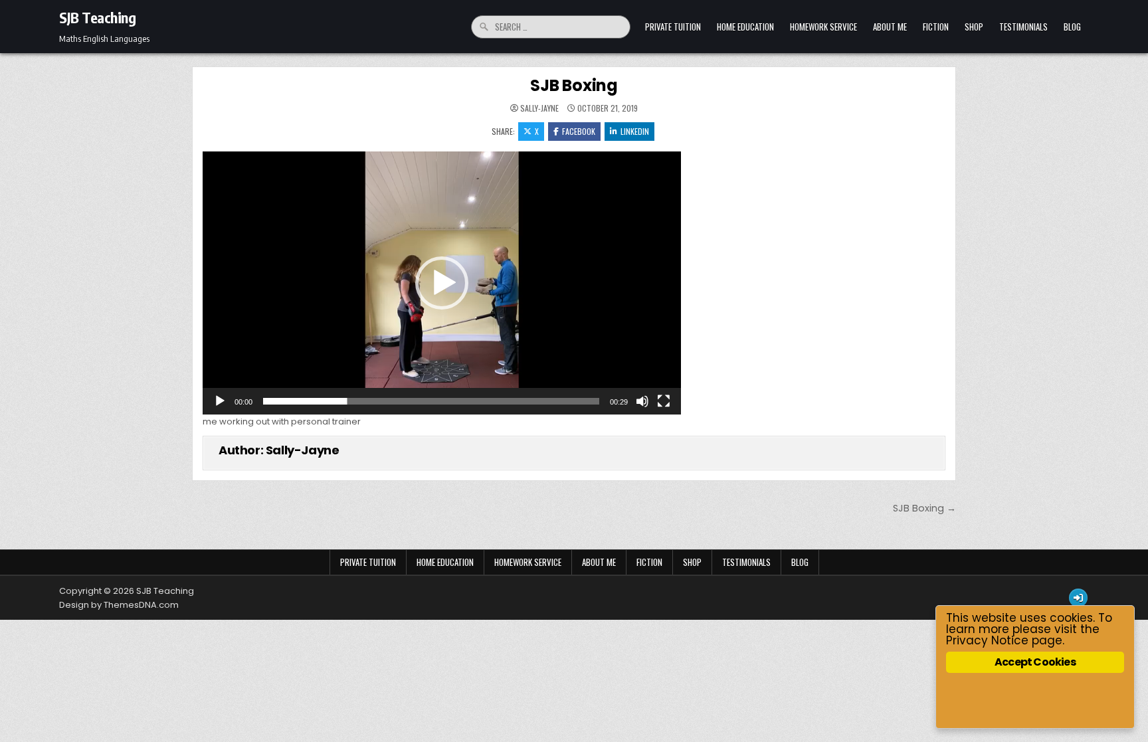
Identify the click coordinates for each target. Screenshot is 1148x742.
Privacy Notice (987, 640)
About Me (890, 26)
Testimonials (1023, 26)
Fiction (936, 26)
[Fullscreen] (663, 401)
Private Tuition (673, 26)
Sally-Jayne (539, 108)
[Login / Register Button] (1078, 598)
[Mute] (642, 401)
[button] (441, 283)
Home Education (745, 26)
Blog (1072, 26)
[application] (442, 283)
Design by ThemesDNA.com (119, 605)
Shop (974, 26)
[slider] (431, 401)
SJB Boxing (574, 85)
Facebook (578, 131)
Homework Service (823, 26)
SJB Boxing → (924, 508)
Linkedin (635, 131)
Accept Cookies (1035, 662)
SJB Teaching (97, 17)
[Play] (220, 401)
